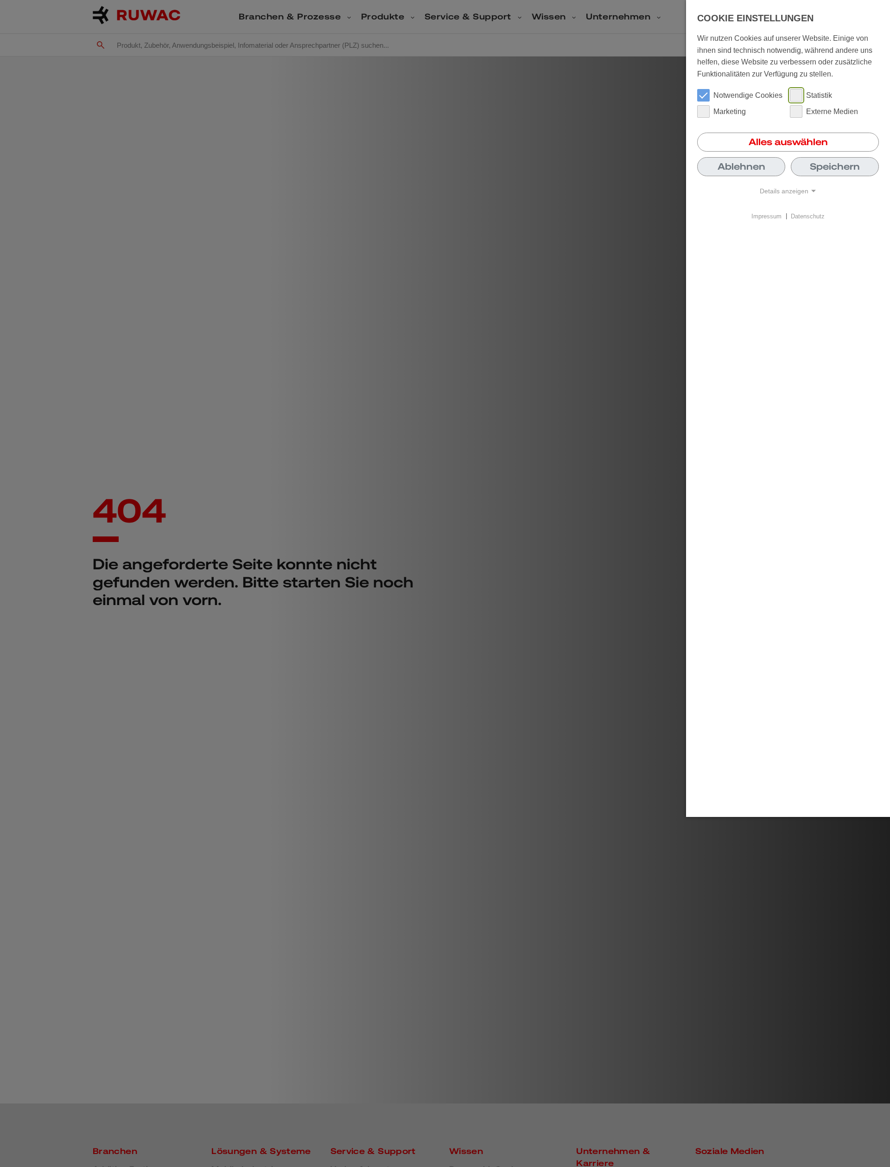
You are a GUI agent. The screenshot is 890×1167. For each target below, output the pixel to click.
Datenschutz (808, 215)
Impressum (766, 215)
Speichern (835, 166)
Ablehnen (741, 166)
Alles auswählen (788, 141)
